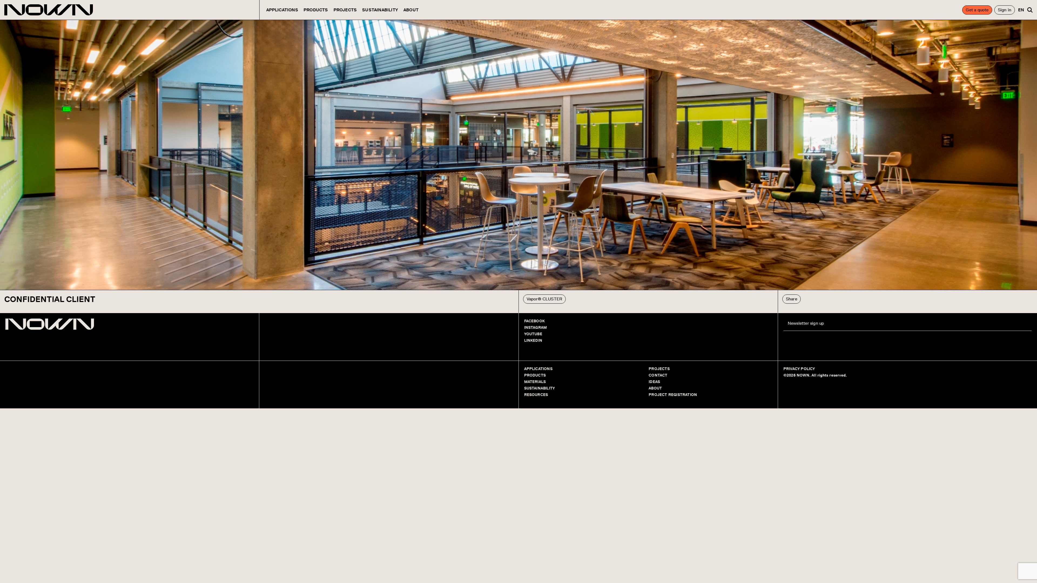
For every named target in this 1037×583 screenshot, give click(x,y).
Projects (345, 9)
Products (316, 9)
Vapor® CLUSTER (545, 298)
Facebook (534, 321)
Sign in (1004, 9)
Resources (536, 394)
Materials (535, 381)
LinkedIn (533, 340)
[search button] (1030, 10)
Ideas (654, 381)
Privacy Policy (799, 369)
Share (791, 298)
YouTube (533, 334)
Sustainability (380, 9)
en (1021, 9)
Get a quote (977, 9)
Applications (282, 9)
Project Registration (673, 394)
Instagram (535, 327)
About (411, 9)
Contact (658, 375)
